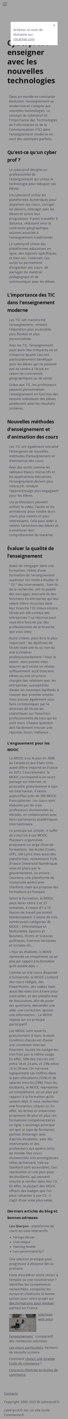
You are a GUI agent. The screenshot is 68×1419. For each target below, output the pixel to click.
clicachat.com (24, 39)
